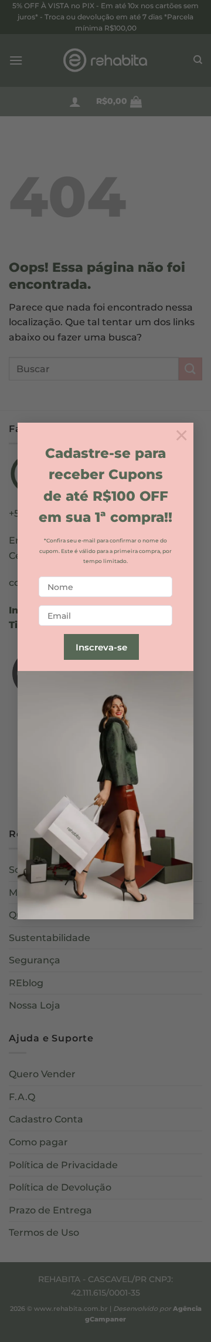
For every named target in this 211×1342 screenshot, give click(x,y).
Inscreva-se (101, 647)
